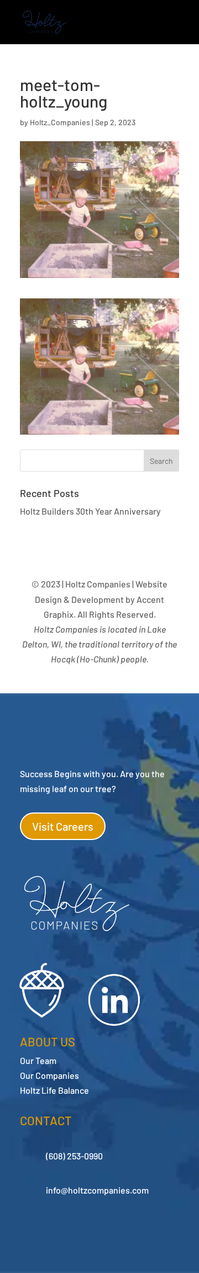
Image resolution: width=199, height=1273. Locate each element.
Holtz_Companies (60, 122)
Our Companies (49, 1075)
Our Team (38, 1060)
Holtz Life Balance (54, 1090)
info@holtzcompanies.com (97, 1190)
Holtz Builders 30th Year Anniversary (90, 511)
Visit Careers (62, 826)
